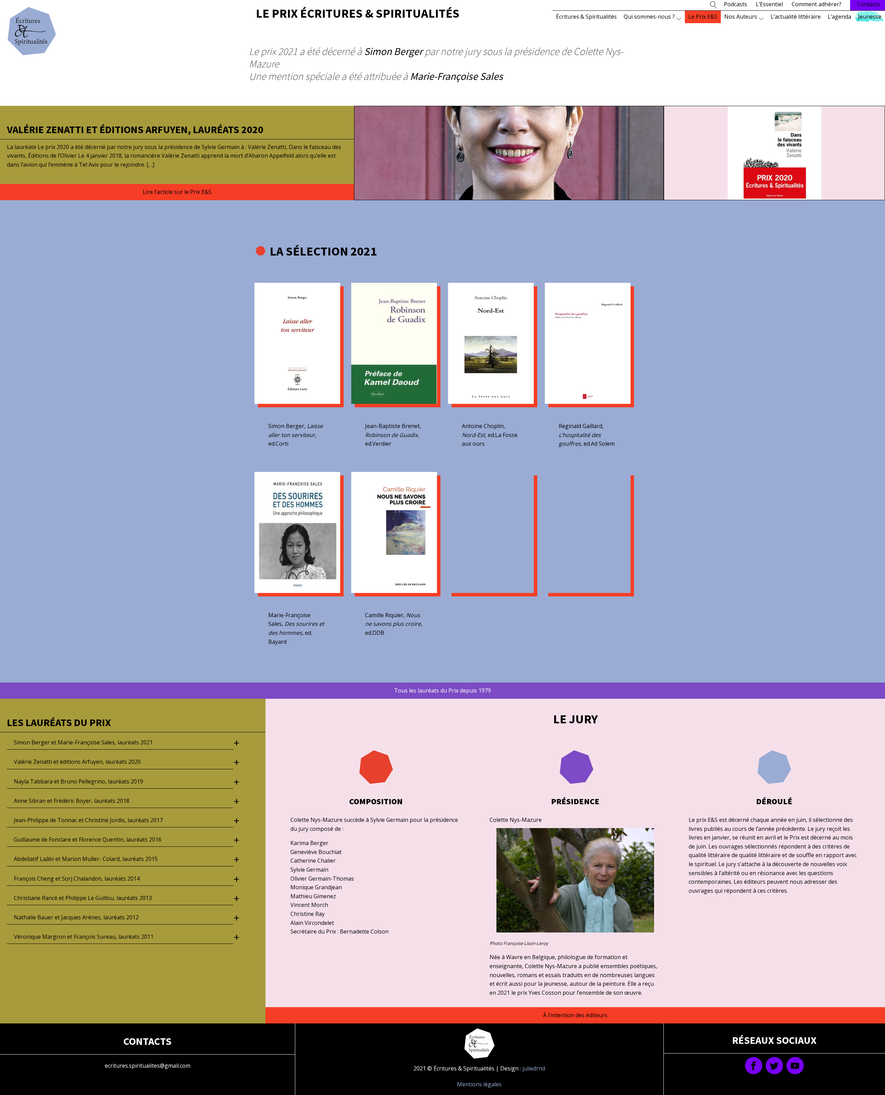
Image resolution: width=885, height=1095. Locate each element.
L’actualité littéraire (796, 16)
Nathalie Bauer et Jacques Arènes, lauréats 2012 (76, 917)
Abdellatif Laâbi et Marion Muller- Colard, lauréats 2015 (86, 859)
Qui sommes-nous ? (649, 16)
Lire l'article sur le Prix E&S (177, 192)
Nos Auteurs (740, 16)
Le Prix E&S (702, 16)
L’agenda (839, 16)
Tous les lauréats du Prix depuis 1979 (442, 690)
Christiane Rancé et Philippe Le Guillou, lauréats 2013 (83, 898)
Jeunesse (870, 16)
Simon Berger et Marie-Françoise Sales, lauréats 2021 (83, 742)
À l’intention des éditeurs (575, 1015)
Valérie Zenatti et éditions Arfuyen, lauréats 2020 (135, 129)
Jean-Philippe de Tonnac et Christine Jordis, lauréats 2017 (88, 820)
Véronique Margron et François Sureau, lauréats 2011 (83, 936)
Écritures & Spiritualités (586, 16)
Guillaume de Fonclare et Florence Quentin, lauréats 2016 (87, 839)
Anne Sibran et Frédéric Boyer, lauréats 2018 (71, 801)
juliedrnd (533, 1068)
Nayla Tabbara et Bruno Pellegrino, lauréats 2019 (78, 781)
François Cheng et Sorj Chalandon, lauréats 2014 (77, 878)
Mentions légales (479, 1084)
